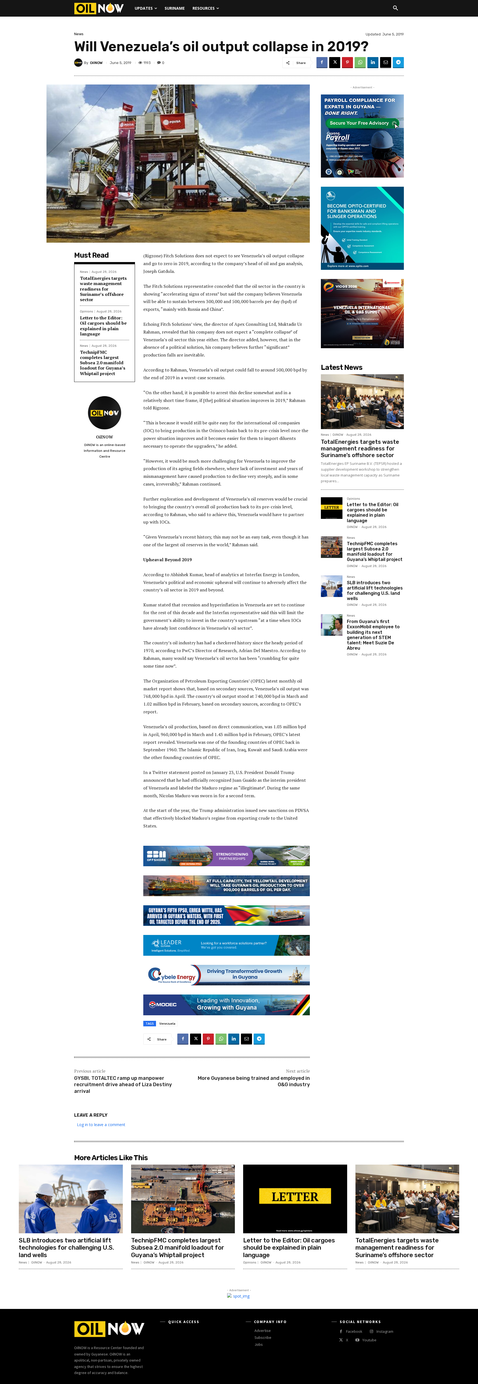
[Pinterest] (347, 62)
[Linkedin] (372, 62)
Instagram (384, 1331)
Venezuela (167, 1023)
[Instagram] (371, 1331)
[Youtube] (357, 1340)
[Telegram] (398, 62)
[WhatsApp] (360, 62)
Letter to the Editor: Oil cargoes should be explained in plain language (103, 326)
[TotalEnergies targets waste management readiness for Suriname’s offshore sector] (362, 401)
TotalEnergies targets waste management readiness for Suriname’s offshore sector (103, 289)
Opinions (86, 311)
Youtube (369, 1339)
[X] (334, 62)
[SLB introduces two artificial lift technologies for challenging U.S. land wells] (331, 586)
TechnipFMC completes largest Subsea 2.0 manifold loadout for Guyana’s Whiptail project (102, 362)
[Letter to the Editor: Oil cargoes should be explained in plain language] (331, 508)
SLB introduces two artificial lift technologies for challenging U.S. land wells (375, 590)
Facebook (354, 1331)
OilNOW (96, 63)
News (79, 34)
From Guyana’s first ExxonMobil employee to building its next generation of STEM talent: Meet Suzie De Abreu (373, 635)
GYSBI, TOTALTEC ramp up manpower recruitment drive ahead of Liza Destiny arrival (123, 1084)
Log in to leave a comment (101, 1124)
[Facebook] (322, 62)
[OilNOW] (79, 62)
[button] (395, 8)
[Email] (385, 62)
